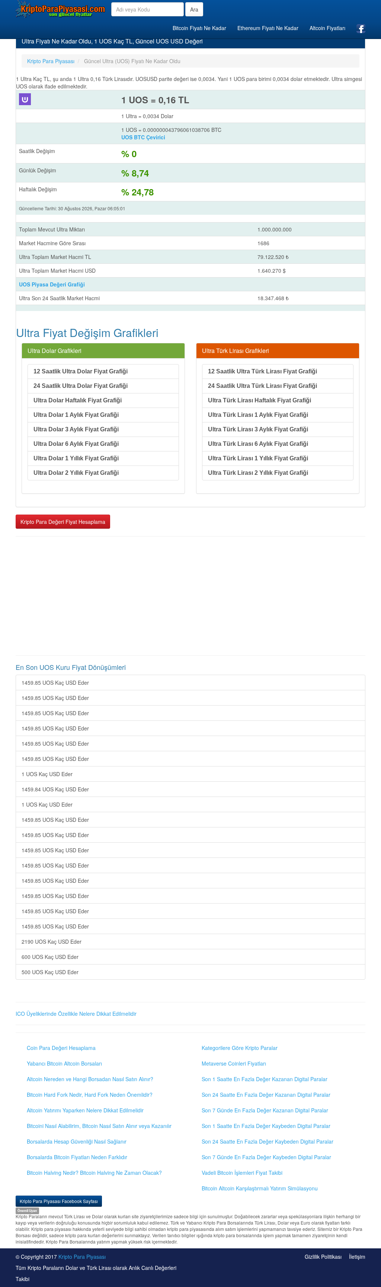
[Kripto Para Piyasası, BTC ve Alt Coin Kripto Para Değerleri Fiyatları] (61, 9)
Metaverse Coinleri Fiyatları (234, 1063)
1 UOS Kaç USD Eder (47, 774)
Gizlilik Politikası (323, 1256)
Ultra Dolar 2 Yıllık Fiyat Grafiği (76, 473)
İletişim (357, 1256)
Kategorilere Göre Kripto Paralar (240, 1047)
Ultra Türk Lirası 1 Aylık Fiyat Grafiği (258, 415)
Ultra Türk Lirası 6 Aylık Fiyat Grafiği (258, 444)
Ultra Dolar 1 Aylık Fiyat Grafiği (76, 415)
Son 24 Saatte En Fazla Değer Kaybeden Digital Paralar (267, 1141)
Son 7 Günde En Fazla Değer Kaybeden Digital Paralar (266, 1157)
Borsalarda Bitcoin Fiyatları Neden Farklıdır (77, 1157)
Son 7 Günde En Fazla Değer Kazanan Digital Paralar (265, 1110)
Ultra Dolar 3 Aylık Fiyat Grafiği (76, 429)
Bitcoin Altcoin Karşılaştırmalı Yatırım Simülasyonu (260, 1188)
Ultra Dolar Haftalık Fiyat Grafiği (77, 400)
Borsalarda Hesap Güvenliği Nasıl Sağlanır (77, 1141)
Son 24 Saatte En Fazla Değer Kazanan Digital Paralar (266, 1094)
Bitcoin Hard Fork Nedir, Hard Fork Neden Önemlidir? (90, 1094)
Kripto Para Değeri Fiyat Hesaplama (62, 521)
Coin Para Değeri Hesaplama (61, 1047)
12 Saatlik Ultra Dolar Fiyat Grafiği (80, 371)
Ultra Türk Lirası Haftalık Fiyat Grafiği (259, 400)
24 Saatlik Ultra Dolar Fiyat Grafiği (80, 386)
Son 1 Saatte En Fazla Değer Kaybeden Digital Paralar (266, 1125)
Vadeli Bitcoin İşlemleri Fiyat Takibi (242, 1172)
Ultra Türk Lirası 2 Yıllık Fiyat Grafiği (258, 473)
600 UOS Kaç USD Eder (50, 956)
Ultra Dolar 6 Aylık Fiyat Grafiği (76, 444)
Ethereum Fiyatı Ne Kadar (267, 28)
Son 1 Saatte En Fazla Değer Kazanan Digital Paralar (264, 1079)
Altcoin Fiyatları (327, 28)
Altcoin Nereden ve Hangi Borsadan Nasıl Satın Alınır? (90, 1079)
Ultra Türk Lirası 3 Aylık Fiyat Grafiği (258, 429)
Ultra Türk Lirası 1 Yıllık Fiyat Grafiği (258, 458)
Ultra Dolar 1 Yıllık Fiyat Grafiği (76, 458)
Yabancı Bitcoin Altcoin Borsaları (64, 1063)
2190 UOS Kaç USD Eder (51, 941)
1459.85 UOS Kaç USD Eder (55, 682)
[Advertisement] (190, 596)
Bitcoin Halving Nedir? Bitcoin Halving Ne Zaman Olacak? (94, 1172)
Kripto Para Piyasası (82, 1256)
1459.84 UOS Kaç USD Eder (55, 789)
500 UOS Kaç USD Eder (50, 972)
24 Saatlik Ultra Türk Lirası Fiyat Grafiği (262, 386)
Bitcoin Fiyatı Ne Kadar (199, 28)
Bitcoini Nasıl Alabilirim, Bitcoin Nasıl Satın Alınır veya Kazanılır (99, 1125)
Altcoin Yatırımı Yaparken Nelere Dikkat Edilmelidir (85, 1110)
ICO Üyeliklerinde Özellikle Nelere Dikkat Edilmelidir (76, 1013)
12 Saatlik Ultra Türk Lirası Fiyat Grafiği (262, 371)
